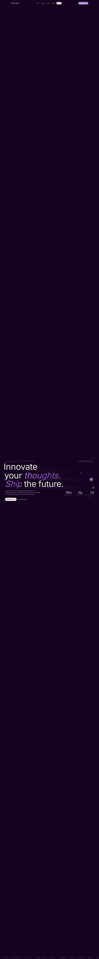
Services (43, 3)
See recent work (23, 499)
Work (48, 3)
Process (53, 3)
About (38, 3)
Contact (59, 3)
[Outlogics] (15, 3)
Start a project (82, 3)
